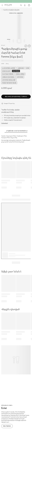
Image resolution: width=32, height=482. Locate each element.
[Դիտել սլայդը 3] (16, 41)
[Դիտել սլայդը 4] (19, 41)
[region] (16, 28)
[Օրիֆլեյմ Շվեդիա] (8, 5)
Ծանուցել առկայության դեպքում (16, 96)
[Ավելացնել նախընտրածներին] (29, 46)
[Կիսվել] (25, 46)
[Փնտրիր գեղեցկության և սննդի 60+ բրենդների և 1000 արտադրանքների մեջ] (21, 5)
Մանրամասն (4, 123)
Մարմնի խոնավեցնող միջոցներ (11, 10)
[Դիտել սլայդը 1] (8, 41)
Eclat (3, 45)
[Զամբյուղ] (29, 5)
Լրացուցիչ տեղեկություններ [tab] (18, 131)
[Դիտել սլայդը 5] (23, 41)
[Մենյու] (2, 5)
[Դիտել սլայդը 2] (12, 41)
